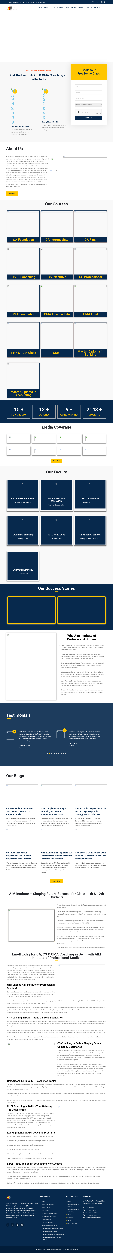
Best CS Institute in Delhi (49, 1231)
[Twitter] (12, 1225)
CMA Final (90, 314)
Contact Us (98, 8)
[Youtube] (104, 2)
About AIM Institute (48, 1204)
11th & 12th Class (23, 353)
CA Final (90, 240)
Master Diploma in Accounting (23, 393)
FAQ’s (69, 1221)
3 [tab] (51, 753)
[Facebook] (99, 2)
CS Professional (90, 277)
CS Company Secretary (49, 1216)
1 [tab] (47, 753)
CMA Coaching (46, 1219)
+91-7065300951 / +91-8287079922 (35, 2)
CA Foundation (23, 240)
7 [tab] (61, 753)
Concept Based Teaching (50, 122)
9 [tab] (65, 753)
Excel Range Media (72, 1249)
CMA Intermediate (57, 314)
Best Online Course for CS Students (53, 1234)
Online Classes (72, 1224)
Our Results (45, 1210)
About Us (47, 8)
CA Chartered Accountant (49, 1213)
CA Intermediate (56, 240)
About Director (46, 1207)
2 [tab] (49, 753)
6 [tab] (58, 753)
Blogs (69, 1215)
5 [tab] (56, 753)
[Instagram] (101, 2)
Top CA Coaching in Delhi (49, 1225)
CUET (67, 8)
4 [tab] (54, 753)
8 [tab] (63, 753)
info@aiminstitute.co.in (14, 2)
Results (89, 8)
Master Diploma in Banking (90, 353)
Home (40, 8)
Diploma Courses (77, 8)
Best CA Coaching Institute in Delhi (52, 1228)
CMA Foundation (23, 314)
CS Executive (57, 277)
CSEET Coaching (23, 277)
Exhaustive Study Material (20, 126)
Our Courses (58, 8)
